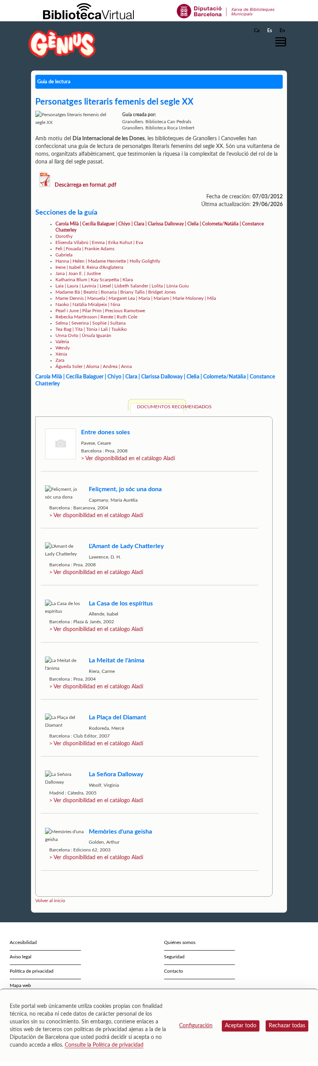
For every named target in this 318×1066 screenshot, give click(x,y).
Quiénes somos (179, 942)
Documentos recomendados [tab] (160, 406)
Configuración (196, 1025)
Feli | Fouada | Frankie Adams (84, 248)
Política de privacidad (32, 971)
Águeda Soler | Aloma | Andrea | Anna (93, 366)
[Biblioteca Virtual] (88, 11)
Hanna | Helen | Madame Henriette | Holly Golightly (107, 261)
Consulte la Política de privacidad (104, 1045)
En (282, 30)
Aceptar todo (240, 1025)
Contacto (173, 971)
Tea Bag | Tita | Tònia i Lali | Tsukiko (91, 329)
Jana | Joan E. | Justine (78, 273)
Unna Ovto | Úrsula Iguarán (83, 335)
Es (269, 30)
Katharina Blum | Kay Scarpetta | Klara (94, 279)
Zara (59, 360)
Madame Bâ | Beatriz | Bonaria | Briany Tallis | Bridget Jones (115, 292)
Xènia (61, 354)
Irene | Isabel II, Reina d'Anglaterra (89, 267)
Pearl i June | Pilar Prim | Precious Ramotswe (100, 310)
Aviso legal (20, 956)
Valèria (62, 341)
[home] (62, 43)
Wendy (62, 348)
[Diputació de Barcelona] (226, 11)
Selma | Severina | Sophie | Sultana (90, 323)
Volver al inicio (50, 900)
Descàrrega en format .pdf (85, 185)
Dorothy (64, 236)
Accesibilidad (23, 942)
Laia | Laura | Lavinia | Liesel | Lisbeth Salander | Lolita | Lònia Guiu (122, 286)
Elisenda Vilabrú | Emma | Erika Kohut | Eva (99, 242)
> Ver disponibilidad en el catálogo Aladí (128, 458)
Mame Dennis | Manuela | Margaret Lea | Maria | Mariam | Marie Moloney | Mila (135, 298)
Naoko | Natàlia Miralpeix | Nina (87, 304)
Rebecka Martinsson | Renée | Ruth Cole (96, 317)
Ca (256, 30)
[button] (283, 41)
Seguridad (174, 956)
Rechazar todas (287, 1025)
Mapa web (20, 985)
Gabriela (64, 255)
